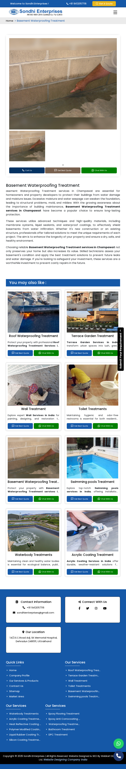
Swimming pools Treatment (93, 482)
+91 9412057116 (77, 3)
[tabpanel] (27, 146)
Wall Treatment (33, 409)
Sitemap (14, 691)
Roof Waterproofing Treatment (33, 336)
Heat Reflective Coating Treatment (31, 724)
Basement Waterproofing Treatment (37, 482)
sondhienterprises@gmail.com (35, 612)
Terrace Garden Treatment (92, 336)
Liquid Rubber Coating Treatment (29, 734)
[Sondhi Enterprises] (79, 608)
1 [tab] (63, 165)
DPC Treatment (58, 734)
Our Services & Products (23, 680)
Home (10, 20)
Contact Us (16, 686)
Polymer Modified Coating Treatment (32, 729)
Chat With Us (101, 170)
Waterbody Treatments (33, 555)
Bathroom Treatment (61, 729)
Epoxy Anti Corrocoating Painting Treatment (75, 719)
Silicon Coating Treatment (25, 740)
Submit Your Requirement (121, 350)
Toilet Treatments (93, 409)
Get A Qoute (106, 3)
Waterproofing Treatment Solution (69, 724)
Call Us (28, 170)
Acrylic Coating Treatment (93, 555)
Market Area (16, 696)
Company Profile (19, 675)
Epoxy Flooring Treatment (64, 713)
